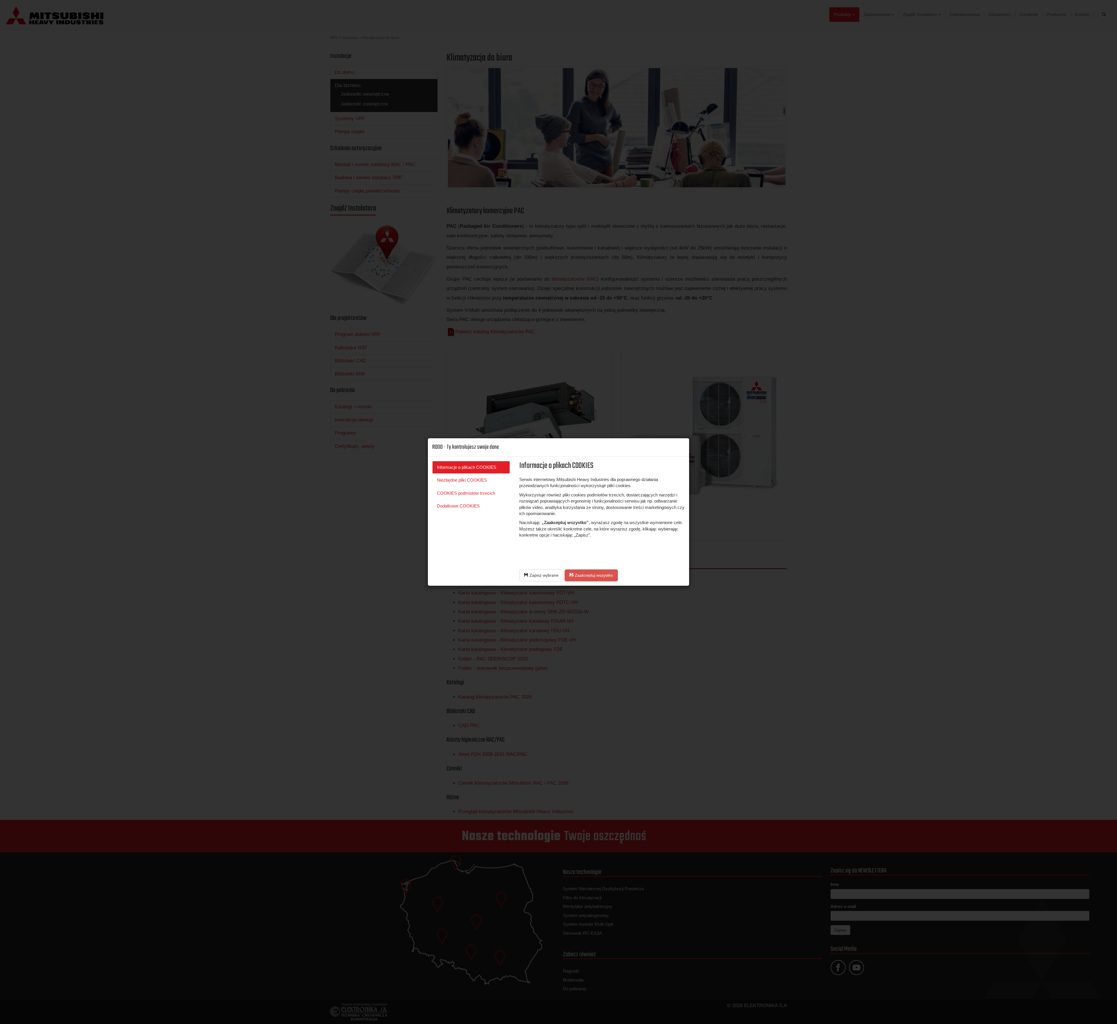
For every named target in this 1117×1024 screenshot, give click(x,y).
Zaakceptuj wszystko (593, 575)
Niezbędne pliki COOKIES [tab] (462, 480)
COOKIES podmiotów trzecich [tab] (466, 493)
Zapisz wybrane (543, 575)
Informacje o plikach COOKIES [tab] (466, 467)
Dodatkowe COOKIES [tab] (458, 505)
